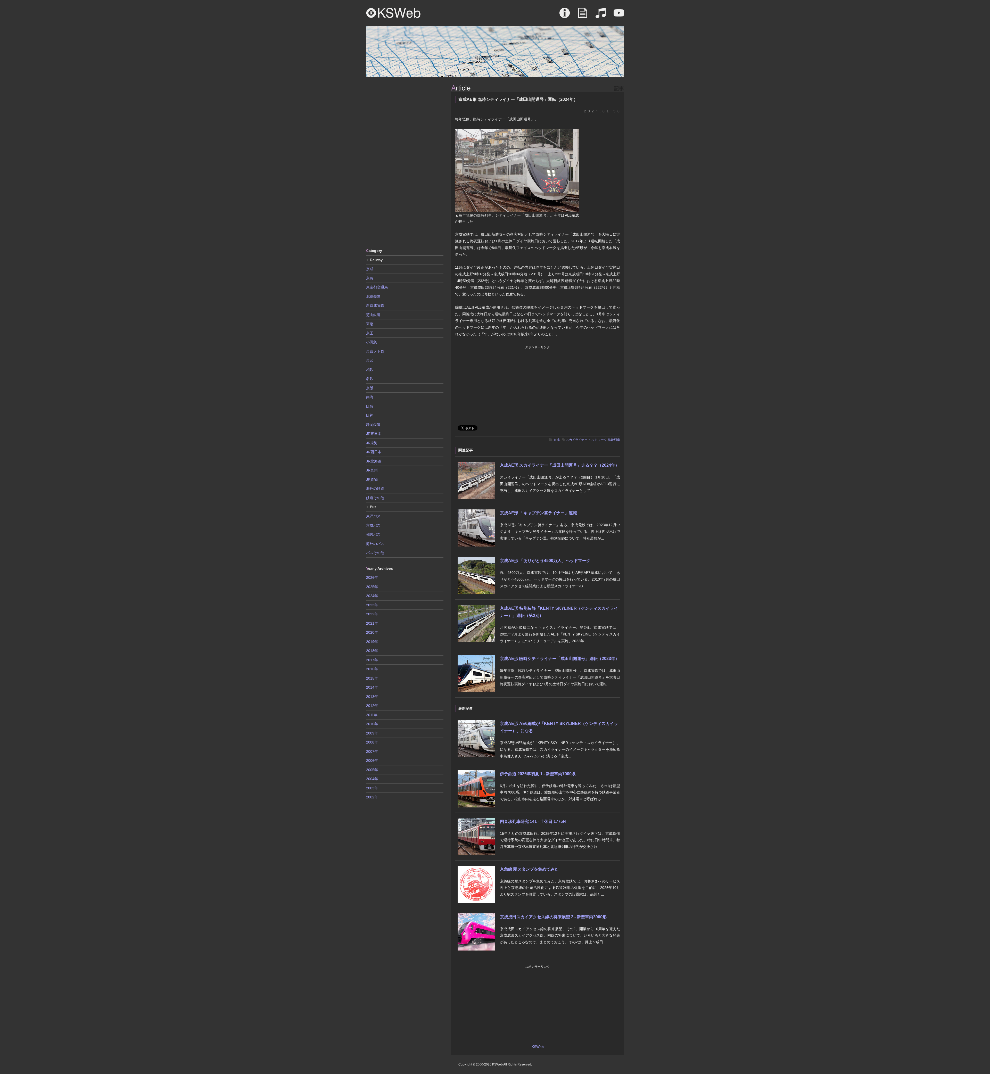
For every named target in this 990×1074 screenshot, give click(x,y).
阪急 (369, 406)
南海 (369, 397)
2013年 (372, 697)
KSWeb (393, 13)
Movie (619, 15)
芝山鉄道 (373, 315)
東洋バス (373, 516)
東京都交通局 (377, 287)
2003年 (372, 788)
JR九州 (372, 470)
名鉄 (369, 379)
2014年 (372, 687)
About (564, 15)
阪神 (369, 415)
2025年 (372, 587)
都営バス (373, 534)
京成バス (373, 525)
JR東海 (372, 443)
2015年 (372, 678)
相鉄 (369, 370)
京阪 (369, 388)
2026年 (372, 577)
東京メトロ (375, 351)
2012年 (372, 706)
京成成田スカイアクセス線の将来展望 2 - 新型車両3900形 (553, 917)
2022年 (372, 614)
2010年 (372, 724)
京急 (369, 278)
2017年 (372, 660)
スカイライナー (577, 440)
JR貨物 (372, 479)
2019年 (372, 642)
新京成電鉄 (375, 305)
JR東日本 (373, 434)
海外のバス (375, 544)
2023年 (372, 605)
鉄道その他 (375, 498)
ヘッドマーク (597, 440)
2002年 (372, 797)
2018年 (372, 651)
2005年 (372, 770)
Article (583, 15)
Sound (601, 15)
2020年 (372, 632)
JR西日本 (373, 452)
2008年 (372, 742)
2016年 (372, 669)
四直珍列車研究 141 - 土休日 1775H (533, 821)
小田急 (371, 342)
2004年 (372, 779)
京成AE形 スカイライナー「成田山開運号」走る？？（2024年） (559, 465)
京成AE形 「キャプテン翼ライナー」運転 (538, 513)
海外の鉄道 (375, 488)
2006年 (372, 760)
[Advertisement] (404, 162)
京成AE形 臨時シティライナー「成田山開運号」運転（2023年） (559, 658)
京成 (557, 440)
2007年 (372, 751)
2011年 (371, 715)
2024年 (372, 596)
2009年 (372, 733)
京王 (369, 333)
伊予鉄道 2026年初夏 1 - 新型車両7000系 (538, 774)
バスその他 (375, 553)
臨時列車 (614, 440)
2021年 (372, 623)
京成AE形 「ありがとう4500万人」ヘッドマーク (545, 560)
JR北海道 (373, 461)
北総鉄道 (373, 296)
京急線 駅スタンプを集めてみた (529, 869)
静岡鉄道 (373, 425)
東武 (369, 360)
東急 (369, 324)
